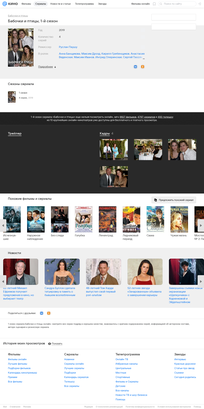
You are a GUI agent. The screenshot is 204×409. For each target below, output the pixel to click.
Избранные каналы (127, 363)
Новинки (69, 359)
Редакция (88, 407)
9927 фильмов (128, 116)
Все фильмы (15, 381)
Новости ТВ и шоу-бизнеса (131, 394)
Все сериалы (71, 386)
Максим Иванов (84, 57)
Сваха (150, 235)
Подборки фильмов (19, 368)
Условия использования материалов (174, 407)
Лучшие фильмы (17, 363)
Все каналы (122, 390)
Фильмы (14, 354)
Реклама (27, 407)
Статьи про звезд (184, 368)
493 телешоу (165, 116)
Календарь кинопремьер (22, 372)
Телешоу (69, 381)
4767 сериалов (146, 116)
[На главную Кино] (12, 4)
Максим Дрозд (90, 53)
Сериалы (71, 354)
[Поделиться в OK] (142, 66)
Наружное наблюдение (35, 237)
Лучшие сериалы (74, 368)
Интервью (180, 359)
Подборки (70, 372)
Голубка (80, 235)
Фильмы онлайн (17, 359)
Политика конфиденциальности (140, 407)
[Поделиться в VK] (135, 66)
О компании (15, 407)
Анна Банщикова (69, 53)
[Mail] (5, 4)
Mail (5, 407)
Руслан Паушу (68, 47)
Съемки (179, 372)
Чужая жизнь (179, 235)
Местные (121, 372)
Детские (120, 386)
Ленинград (106, 235)
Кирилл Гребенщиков (115, 53)
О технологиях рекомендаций (109, 407)
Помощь (120, 399)
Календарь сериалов (76, 377)
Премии (12, 377)
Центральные (123, 368)
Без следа (57, 235)
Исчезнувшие (10, 237)
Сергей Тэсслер (133, 57)
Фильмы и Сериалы (127, 381)
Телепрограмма (128, 354)
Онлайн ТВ (122, 359)
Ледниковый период (130, 237)
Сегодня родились (185, 377)
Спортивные (123, 377)
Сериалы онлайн (74, 363)
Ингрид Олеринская (108, 57)
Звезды (180, 354)
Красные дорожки (185, 363)
